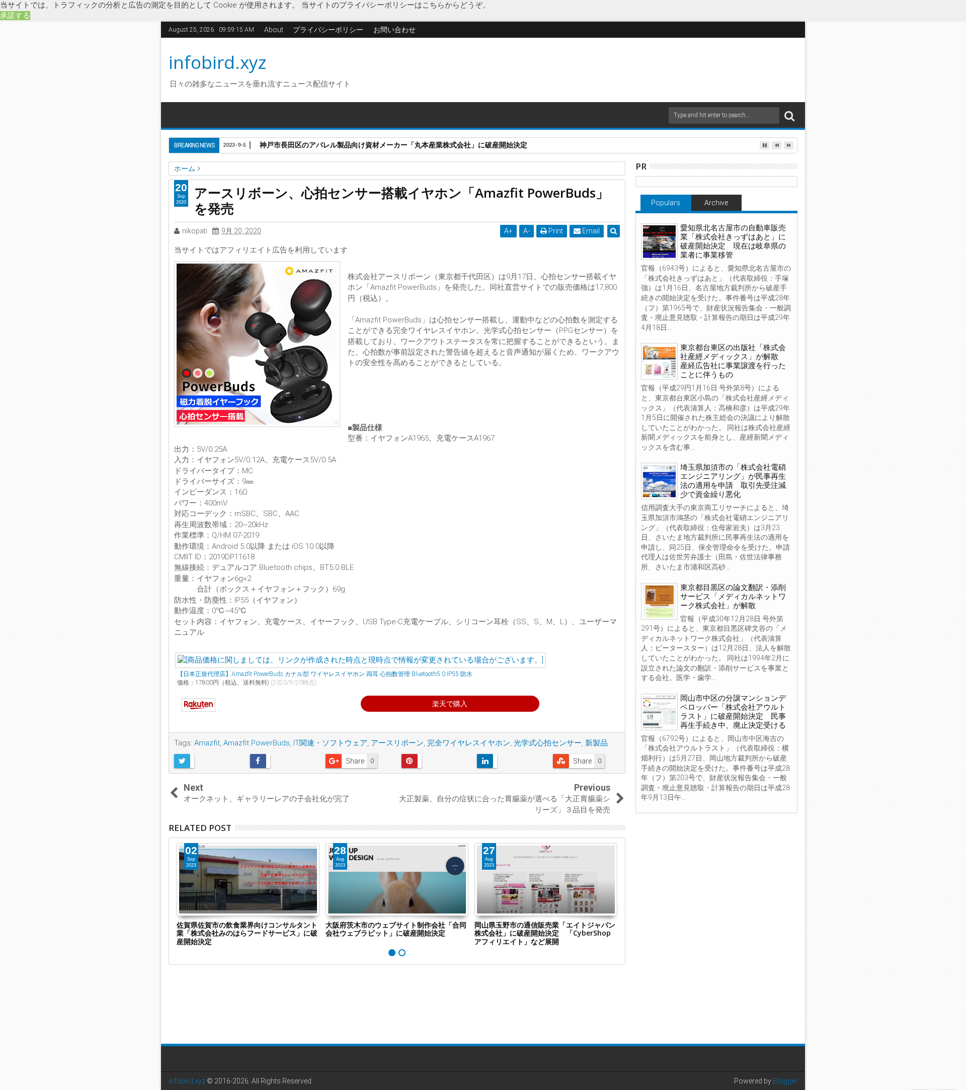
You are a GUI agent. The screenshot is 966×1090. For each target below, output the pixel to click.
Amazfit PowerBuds (256, 742)
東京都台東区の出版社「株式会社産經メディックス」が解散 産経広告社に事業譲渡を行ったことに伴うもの (733, 361)
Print (555, 231)
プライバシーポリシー (328, 30)
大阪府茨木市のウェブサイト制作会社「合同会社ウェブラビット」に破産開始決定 (396, 929)
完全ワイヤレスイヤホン (468, 742)
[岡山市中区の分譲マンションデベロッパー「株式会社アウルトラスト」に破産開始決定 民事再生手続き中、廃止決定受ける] (659, 712)
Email (590, 231)
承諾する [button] (15, 15)
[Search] (789, 115)
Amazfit (207, 742)
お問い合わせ (394, 30)
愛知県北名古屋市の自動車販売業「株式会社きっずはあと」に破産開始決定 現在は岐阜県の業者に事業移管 (733, 241)
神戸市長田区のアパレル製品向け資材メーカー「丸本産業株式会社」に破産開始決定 (393, 144)
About (273, 30)
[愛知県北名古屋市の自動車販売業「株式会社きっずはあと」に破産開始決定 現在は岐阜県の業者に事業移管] (659, 241)
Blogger (785, 1081)
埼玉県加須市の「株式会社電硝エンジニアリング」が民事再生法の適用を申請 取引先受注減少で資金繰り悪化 (733, 481)
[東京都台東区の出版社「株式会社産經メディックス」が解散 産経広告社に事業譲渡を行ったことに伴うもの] (659, 361)
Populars (665, 203)
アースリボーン (397, 742)
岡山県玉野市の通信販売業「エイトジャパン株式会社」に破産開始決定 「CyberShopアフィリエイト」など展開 (544, 933)
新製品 (596, 742)
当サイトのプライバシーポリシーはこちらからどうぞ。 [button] (395, 5)
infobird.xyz (218, 62)
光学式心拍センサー (548, 742)
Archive (716, 203)
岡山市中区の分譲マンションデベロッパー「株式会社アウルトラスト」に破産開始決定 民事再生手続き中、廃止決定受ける (733, 712)
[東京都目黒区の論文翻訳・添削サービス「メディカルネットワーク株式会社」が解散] (659, 601)
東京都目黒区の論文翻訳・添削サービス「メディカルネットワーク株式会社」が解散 (733, 596)
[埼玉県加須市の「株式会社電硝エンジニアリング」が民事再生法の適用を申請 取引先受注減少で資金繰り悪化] (659, 481)
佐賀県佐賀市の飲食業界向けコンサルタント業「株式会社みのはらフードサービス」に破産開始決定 (247, 933)
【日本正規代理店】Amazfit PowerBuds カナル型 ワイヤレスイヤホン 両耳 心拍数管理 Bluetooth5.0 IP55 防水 (324, 674)
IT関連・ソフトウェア (330, 742)
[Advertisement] (578, 68)
